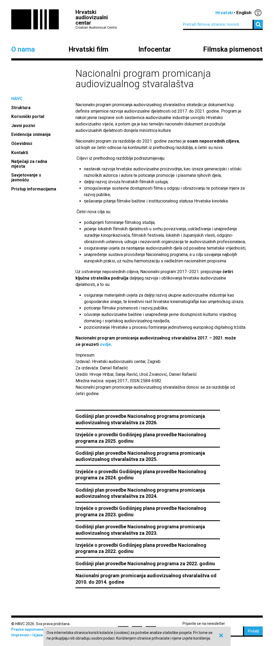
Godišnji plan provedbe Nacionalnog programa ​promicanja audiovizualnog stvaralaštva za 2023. (140, 530)
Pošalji (253, 631)
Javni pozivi (23, 125)
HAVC (16, 98)
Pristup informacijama (34, 189)
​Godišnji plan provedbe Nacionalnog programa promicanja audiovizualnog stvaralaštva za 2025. (140, 456)
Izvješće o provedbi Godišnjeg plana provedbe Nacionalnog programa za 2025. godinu (140, 438)
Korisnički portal (27, 116)
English (244, 12)
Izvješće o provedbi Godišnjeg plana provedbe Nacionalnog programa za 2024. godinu (140, 474)
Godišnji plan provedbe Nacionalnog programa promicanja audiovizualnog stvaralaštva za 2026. (140, 419)
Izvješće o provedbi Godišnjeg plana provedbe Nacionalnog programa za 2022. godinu (140, 548)
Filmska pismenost (232, 49)
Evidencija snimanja (31, 134)
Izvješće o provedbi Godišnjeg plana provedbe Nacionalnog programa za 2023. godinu (140, 511)
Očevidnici (21, 143)
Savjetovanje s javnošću (26, 177)
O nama (23, 49)
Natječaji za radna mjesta (29, 164)
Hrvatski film (88, 49)
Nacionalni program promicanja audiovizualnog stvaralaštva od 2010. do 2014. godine (145, 578)
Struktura (21, 107)
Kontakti (19, 152)
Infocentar (154, 49)
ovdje (105, 344)
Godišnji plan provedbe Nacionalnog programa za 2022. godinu (145, 563)
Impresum (20, 635)
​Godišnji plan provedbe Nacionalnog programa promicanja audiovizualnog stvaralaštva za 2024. (140, 493)
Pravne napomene (27, 629)
